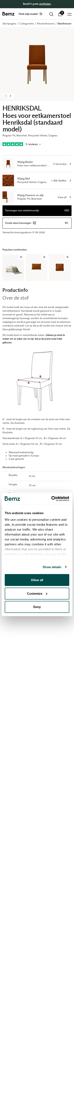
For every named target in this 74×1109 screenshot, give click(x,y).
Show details (52, 567)
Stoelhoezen (65, 23)
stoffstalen (45, 4)
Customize (34, 593)
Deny (37, 607)
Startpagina (9, 23)
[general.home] (8, 14)
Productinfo (15, 290)
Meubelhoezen (45, 23)
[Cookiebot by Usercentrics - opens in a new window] (52, 498)
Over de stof (15, 297)
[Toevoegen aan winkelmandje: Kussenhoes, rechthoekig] (44, 257)
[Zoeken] (51, 14)
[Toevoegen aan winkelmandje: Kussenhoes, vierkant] (68, 257)
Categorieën (26, 23)
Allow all (37, 580)
